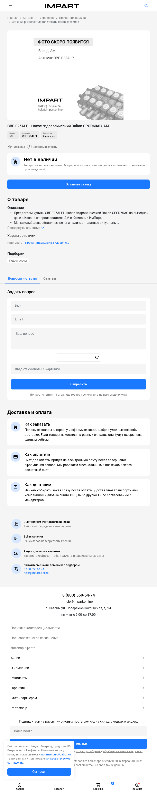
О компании (20, 668)
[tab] (22, 278)
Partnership (19, 708)
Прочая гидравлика (38, 242)
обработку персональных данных (122, 751)
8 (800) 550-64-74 (78, 595)
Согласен (39, 772)
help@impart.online (36, 572)
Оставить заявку (79, 184)
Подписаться (78, 744)
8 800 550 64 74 (34, 569)
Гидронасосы (18, 260)
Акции (15, 658)
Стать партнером (24, 698)
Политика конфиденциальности (35, 628)
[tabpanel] (78, 342)
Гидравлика (61, 242)
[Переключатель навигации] (11, 6)
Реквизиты (19, 678)
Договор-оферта (23, 648)
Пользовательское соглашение (34, 638)
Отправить (78, 384)
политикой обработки (56, 754)
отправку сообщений (88, 751)
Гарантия (18, 688)
